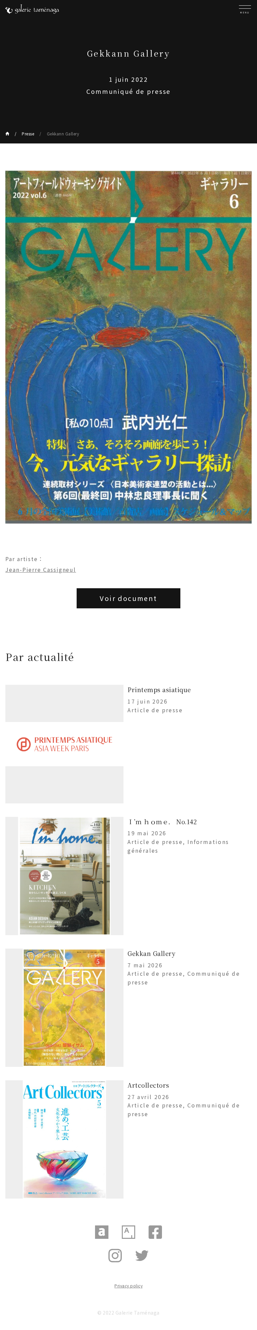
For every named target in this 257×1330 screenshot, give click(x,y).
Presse (28, 133)
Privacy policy (128, 1285)
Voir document (128, 598)
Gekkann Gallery (63, 133)
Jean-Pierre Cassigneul (40, 569)
